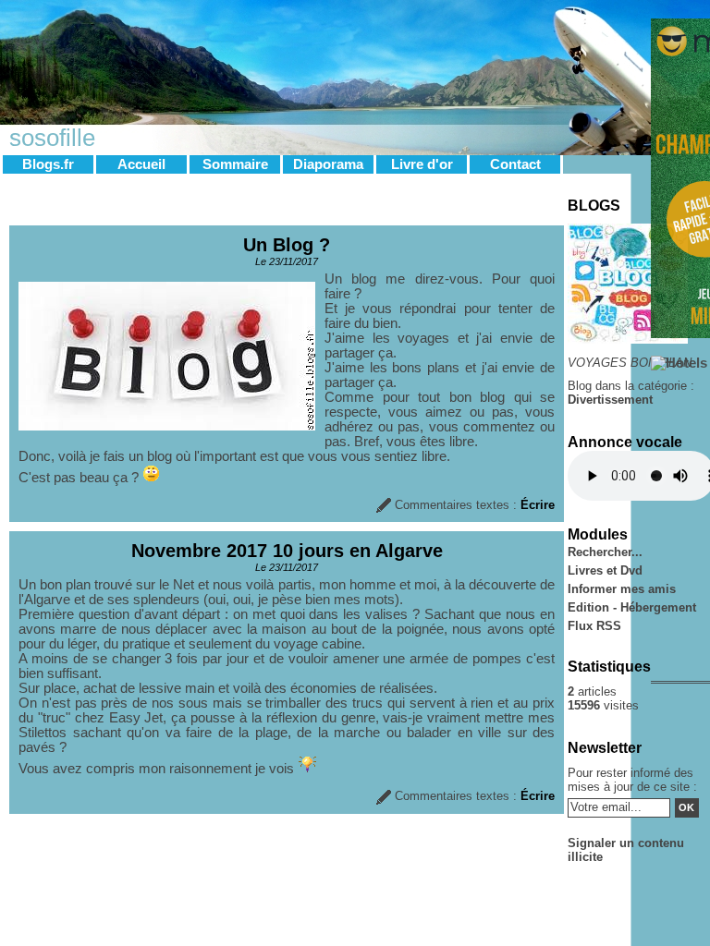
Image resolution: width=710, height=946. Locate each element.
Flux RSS (594, 626)
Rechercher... (605, 552)
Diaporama (328, 164)
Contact (515, 164)
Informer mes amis (622, 589)
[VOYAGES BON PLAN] (628, 339)
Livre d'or (422, 164)
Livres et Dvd (605, 570)
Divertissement (610, 399)
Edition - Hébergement (632, 607)
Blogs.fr (48, 164)
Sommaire (235, 164)
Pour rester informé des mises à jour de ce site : (632, 780)
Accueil (141, 164)
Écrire (537, 505)
